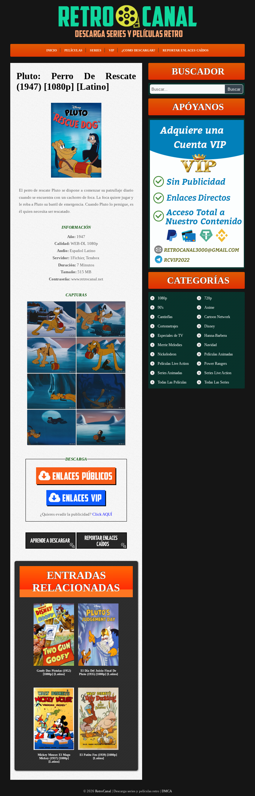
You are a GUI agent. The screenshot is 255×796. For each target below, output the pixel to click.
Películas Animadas (218, 354)
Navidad (210, 345)
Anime (209, 307)
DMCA (167, 791)
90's (161, 307)
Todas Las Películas (172, 382)
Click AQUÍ (102, 514)
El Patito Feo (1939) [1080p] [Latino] (98, 756)
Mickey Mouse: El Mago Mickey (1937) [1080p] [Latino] (54, 758)
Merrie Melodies (170, 345)
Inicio (51, 50)
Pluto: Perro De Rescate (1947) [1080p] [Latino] (76, 81)
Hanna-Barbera (215, 335)
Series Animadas (170, 373)
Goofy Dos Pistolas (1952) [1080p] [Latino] (54, 672)
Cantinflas (165, 317)
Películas (73, 50)
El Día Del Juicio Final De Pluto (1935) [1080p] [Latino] (98, 672)
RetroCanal (103, 791)
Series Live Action (217, 373)
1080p (162, 298)
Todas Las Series (216, 382)
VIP (111, 50)
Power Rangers (215, 363)
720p (208, 298)
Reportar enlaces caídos (186, 50)
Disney (209, 326)
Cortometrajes (168, 326)
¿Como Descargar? (138, 50)
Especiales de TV (170, 335)
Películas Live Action (173, 363)
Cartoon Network (217, 317)
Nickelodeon (167, 354)
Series (95, 50)
